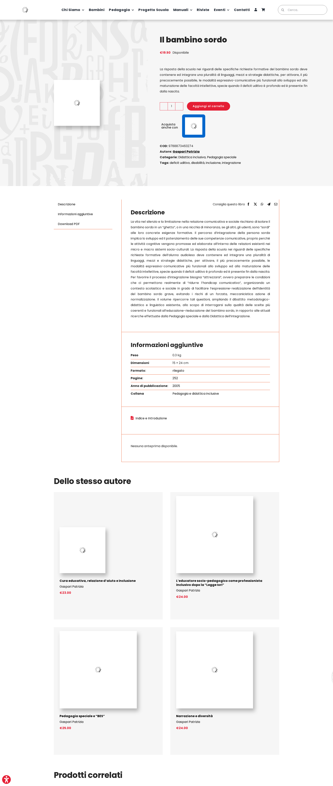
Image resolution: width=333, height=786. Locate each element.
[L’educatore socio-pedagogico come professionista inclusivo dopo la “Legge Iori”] (214, 497)
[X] (255, 204)
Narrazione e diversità (194, 716)
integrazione (231, 163)
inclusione (213, 163)
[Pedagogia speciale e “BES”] (98, 632)
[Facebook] (248, 204)
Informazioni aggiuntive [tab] (75, 214)
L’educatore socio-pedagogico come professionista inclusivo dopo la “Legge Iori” (219, 583)
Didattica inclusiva (192, 157)
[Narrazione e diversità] (214, 633)
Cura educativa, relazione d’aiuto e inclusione (98, 581)
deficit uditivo (180, 163)
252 (175, 378)
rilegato (178, 370)
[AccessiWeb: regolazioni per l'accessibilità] (6, 779)
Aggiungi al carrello (208, 106)
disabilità (197, 163)
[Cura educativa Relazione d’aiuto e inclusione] (82, 528)
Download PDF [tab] (69, 224)
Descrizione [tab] (66, 204)
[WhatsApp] (262, 204)
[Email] (275, 204)
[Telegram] (268, 204)
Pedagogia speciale (221, 157)
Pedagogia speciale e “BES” (82, 716)
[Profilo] (255, 10)
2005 (176, 386)
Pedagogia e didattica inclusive (195, 393)
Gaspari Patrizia (186, 151)
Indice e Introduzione (151, 418)
